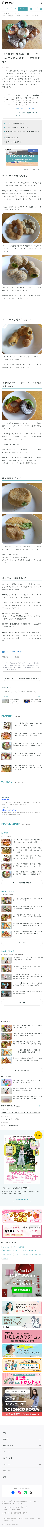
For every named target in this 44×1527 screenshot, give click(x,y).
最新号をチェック (22, 1199)
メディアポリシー (32, 1501)
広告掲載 (16, 1501)
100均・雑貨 (7, 1458)
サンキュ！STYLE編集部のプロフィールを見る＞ (28, 114)
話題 (41, 9)
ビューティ (6, 9)
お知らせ (19, 1503)
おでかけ (5, 1258)
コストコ (17, 1254)
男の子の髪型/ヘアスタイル (11, 1251)
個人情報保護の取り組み (18, 1513)
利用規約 (23, 1501)
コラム (14, 691)
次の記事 (38, 696)
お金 (5, 1432)
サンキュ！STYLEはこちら (26, 108)
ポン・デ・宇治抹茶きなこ (15, 123)
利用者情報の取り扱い (8, 1503)
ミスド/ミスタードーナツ (27, 691)
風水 (24, 1251)
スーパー (23, 9)
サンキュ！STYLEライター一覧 (11, 1509)
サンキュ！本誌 (36, 1254)
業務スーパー (6, 1254)
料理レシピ (32, 9)
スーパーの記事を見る (22, 1071)
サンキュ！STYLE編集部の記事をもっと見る (22, 678)
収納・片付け (8, 1445)
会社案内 (4, 1513)
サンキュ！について (8, 1507)
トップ (3, 14)
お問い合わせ (6, 1501)
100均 (14, 9)
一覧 (39, 1106)
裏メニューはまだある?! (14, 142)
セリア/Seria (6, 1247)
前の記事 (5, 696)
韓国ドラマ (32, 1251)
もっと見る (22, 943)
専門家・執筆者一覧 (21, 1507)
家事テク (6, 1439)
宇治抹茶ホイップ (12, 138)
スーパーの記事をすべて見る (22, 883)
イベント (25, 1254)
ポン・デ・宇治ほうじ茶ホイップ (17, 127)
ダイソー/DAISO (19, 1247)
